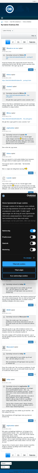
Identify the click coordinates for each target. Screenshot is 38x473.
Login (34, 1)
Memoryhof (10, 347)
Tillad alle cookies (19, 264)
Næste (32, 42)
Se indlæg (25, 55)
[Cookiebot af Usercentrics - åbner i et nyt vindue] (27, 195)
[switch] (33, 237)
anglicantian (10, 128)
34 (24, 42)
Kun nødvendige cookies (19, 276)
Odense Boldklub (27, 21)
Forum (6, 21)
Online (9, 74)
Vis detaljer (28, 258)
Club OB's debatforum (15, 21)
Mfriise (9, 113)
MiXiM (9, 310)
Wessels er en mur (12, 48)
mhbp (8, 379)
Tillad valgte (19, 270)
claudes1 (9, 86)
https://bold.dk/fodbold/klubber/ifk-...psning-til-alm (16, 80)
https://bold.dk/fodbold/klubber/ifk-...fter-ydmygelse (17, 119)
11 (18, 42)
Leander (9, 178)
